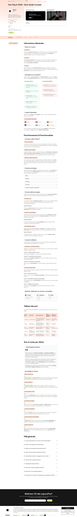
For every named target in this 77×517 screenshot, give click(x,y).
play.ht (12, 20)
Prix (25, 37)
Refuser (68, 513)
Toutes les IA (39, 1)
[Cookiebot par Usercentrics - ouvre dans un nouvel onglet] (7, 515)
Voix (9, 26)
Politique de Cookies (53, 503)
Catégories (45, 1)
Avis (30, 37)
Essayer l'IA (11, 32)
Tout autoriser (68, 508)
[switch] (28, 515)
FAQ (35, 37)
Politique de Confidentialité (43, 503)
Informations (10, 37)
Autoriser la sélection (67, 510)
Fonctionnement (19, 37)
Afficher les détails (50, 515)
